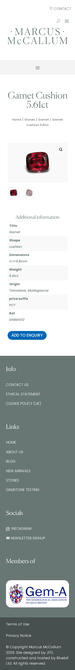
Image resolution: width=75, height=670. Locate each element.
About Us (14, 451)
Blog (10, 461)
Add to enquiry (27, 335)
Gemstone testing (22, 489)
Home (16, 120)
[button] (60, 149)
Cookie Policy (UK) (23, 403)
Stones (29, 120)
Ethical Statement (23, 394)
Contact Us (17, 384)
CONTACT (62, 8)
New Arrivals (18, 470)
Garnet (43, 120)
